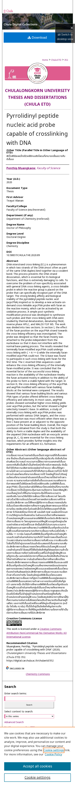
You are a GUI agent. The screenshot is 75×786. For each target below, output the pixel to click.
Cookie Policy (53, 754)
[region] (37, 756)
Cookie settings (54, 750)
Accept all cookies (37, 766)
